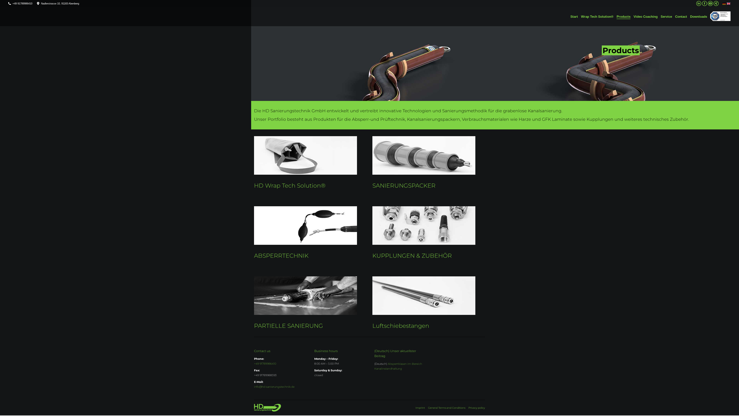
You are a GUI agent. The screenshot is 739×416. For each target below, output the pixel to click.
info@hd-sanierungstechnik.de (274, 386)
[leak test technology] (305, 225)
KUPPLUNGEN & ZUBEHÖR (412, 255)
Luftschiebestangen (400, 325)
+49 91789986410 (22, 3)
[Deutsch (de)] (724, 3)
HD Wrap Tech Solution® (289, 185)
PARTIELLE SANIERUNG (288, 325)
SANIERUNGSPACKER (404, 185)
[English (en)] (728, 3)
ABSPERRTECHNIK (281, 255)
